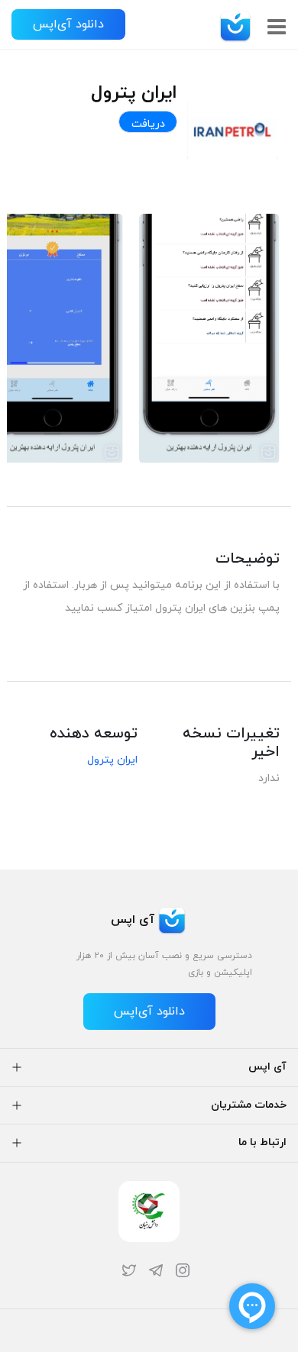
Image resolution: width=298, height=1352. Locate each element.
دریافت (148, 124)
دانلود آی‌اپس (68, 24)
